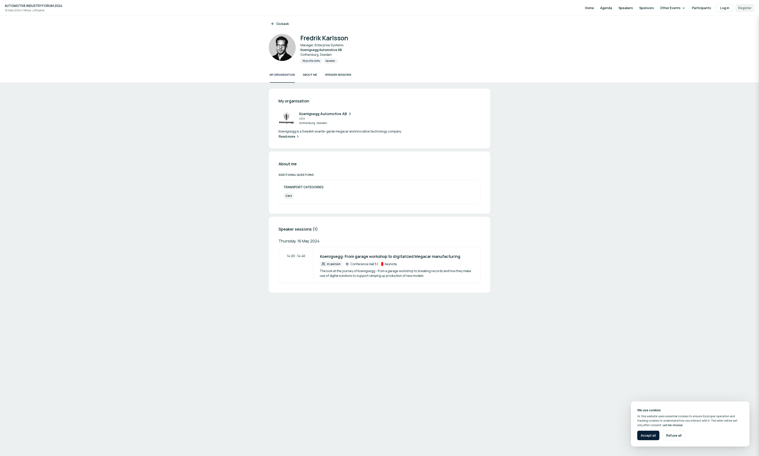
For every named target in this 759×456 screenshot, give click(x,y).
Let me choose (673, 425)
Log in (724, 8)
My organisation (282, 75)
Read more (287, 136)
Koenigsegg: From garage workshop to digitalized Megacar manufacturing (390, 256)
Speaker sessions (338, 75)
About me (310, 75)
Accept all (648, 435)
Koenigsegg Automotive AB (323, 113)
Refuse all (674, 435)
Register (744, 8)
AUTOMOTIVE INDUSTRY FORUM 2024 (33, 6)
